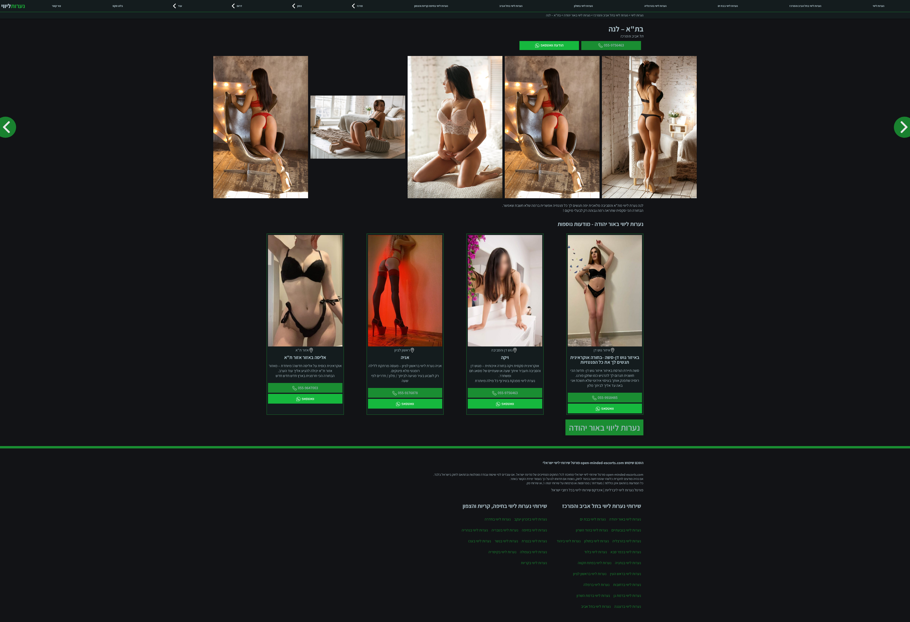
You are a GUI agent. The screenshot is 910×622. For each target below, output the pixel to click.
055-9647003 (308, 387)
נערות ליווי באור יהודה (604, 427)
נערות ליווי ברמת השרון (593, 595)
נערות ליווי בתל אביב (511, 6)
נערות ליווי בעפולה (533, 551)
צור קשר (56, 6)
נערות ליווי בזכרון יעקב (530, 519)
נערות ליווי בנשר (506, 541)
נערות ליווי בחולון (583, 6)
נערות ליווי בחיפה (534, 530)
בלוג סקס (118, 6)
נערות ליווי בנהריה (475, 530)
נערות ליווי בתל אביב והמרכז (805, 6)
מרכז (360, 6)
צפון (299, 6)
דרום (239, 6)
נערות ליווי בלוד (595, 551)
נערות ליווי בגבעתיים (626, 530)
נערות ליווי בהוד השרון (592, 530)
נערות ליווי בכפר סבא (625, 551)
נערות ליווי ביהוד (569, 541)
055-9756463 (614, 45)
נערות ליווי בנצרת (534, 541)
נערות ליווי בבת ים (728, 6)
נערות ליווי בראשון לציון (589, 573)
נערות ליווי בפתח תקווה (594, 562)
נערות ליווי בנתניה (628, 562)
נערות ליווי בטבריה (504, 530)
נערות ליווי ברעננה (627, 606)
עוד (180, 6)
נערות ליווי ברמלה (596, 584)
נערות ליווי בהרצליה (655, 6)
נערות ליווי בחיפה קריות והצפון (431, 6)
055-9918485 (608, 397)
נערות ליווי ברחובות (627, 584)
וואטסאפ (607, 408)
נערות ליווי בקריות (534, 562)
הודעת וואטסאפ (552, 45)
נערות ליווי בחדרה (498, 519)
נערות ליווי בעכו (479, 541)
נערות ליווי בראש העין (625, 573)
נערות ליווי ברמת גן (627, 595)
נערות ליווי (878, 6)
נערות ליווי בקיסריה (502, 551)
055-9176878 (408, 392)
